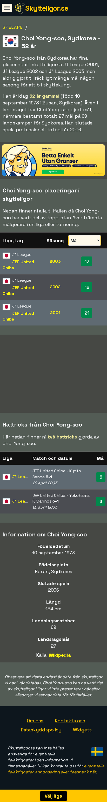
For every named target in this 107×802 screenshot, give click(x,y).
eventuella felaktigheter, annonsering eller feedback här (56, 769)
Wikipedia (60, 655)
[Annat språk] (96, 750)
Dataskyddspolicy (41, 730)
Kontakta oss (70, 721)
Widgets (82, 730)
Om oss (35, 721)
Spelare (13, 27)
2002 (55, 287)
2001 (55, 312)
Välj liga (53, 796)
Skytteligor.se (46, 8)
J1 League (22, 476)
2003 (55, 261)
